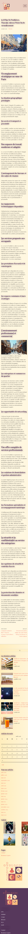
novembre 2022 (5, 807)
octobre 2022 (4, 809)
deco (2, 922)
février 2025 (4, 791)
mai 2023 (3, 801)
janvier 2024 (4, 799)
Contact (3, 853)
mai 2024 (3, 796)
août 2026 (3, 772)
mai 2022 (3, 812)
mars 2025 (3, 788)
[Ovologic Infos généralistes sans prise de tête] (5, 5)
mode (2, 925)
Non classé (16, 694)
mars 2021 (3, 815)
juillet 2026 (4, 775)
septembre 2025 (5, 780)
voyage (3, 917)
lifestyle (10, 28)
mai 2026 (3, 778)
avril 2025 (3, 785)
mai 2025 (3, 783)
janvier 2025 (4, 793)
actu (15, 664)
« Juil (2, 765)
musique (3, 914)
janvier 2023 (4, 804)
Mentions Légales (5, 855)
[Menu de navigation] (25, 5)
